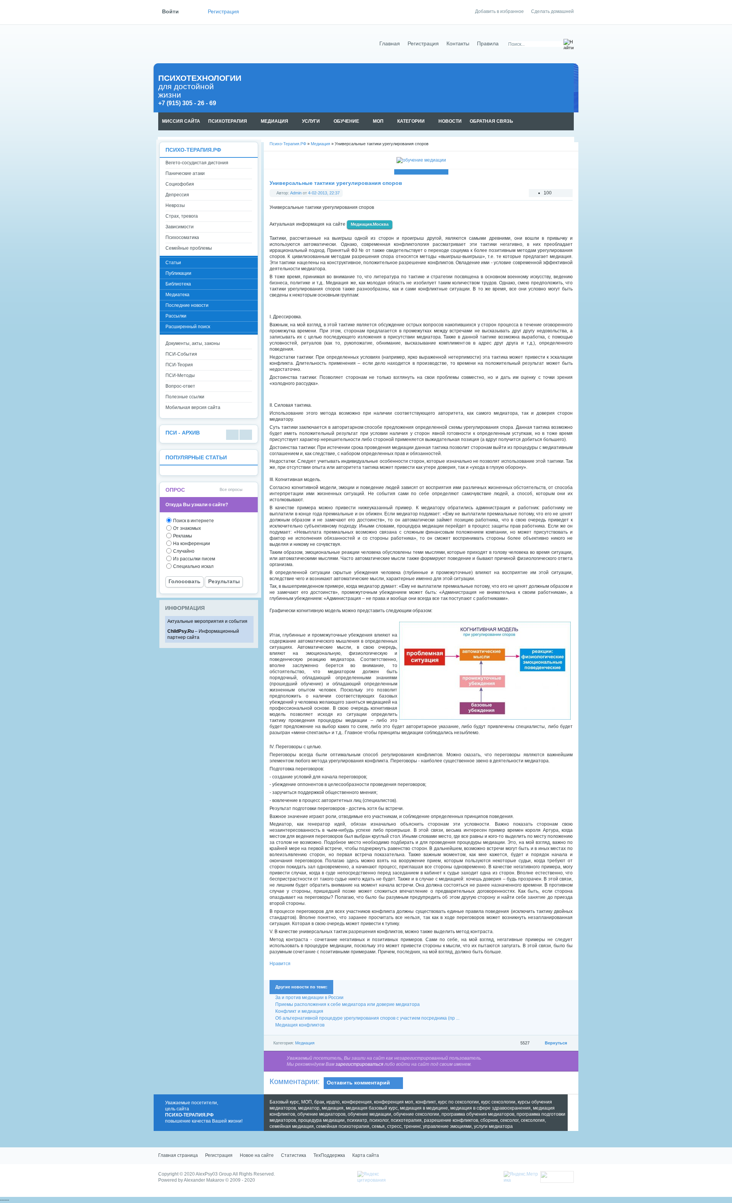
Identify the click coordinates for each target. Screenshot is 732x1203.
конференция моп (393, 1102)
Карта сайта (365, 1155)
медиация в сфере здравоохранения (490, 1108)
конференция (357, 1102)
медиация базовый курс (372, 1108)
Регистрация (223, 11)
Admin (296, 193)
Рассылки (175, 316)
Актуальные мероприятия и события (207, 621)
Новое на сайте (257, 1155)
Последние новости (187, 305)
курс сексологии (498, 1102)
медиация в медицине (424, 1108)
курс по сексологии (458, 1102)
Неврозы (175, 205)
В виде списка (232, 435)
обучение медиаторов (321, 1114)
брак (319, 1102)
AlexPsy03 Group (214, 1174)
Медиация (305, 1043)
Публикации (178, 273)
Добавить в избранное (499, 11)
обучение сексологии (416, 1114)
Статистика (293, 1155)
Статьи (173, 262)
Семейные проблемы (188, 248)
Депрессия (177, 194)
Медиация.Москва (369, 224)
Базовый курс (284, 1102)
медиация (333, 1108)
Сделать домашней (552, 11)
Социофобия (179, 184)
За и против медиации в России (309, 997)
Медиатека (177, 294)
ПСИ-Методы (180, 375)
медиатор (308, 1108)
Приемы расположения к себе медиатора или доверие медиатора (347, 1004)
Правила (488, 44)
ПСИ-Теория (179, 364)
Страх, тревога (181, 216)
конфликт (426, 1102)
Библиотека (178, 284)
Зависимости (179, 226)
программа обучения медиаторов (477, 1114)
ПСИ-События (181, 354)
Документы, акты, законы (192, 343)
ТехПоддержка (329, 1155)
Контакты (457, 44)
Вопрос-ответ (180, 386)
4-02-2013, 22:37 (324, 193)
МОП (306, 1102)
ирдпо (333, 1102)
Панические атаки (185, 173)
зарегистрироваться (359, 1064)
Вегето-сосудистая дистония (196, 162)
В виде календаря (245, 435)
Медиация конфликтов (299, 1025)
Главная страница (178, 1155)
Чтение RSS (570, 121)
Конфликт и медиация (299, 1011)
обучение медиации (369, 1114)
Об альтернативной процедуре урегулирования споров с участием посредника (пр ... (367, 1018)
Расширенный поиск (187, 326)
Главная (389, 44)
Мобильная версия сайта (192, 407)
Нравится (280, 963)
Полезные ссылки (184, 396)
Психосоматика (182, 237)
